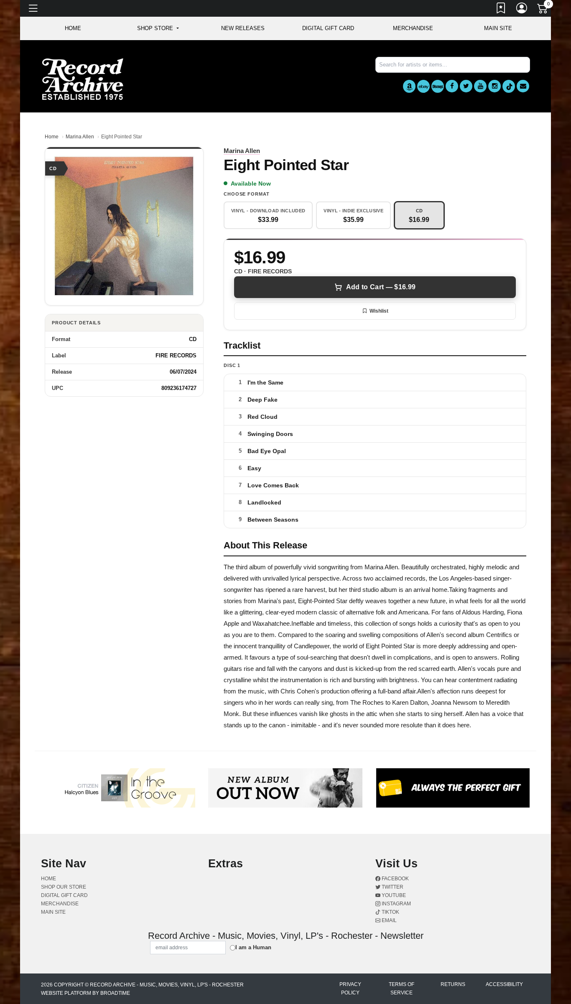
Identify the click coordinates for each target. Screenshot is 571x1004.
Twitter (391, 887)
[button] (157, 28)
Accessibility (504, 984)
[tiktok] (509, 86)
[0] (543, 10)
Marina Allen (80, 137)
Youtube (393, 895)
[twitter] (466, 86)
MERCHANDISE (413, 28)
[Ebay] (423, 86)
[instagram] (494, 86)
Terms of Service (401, 988)
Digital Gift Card (328, 28)
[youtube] (480, 86)
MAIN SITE (498, 28)
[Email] (523, 86)
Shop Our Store (63, 887)
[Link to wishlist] (501, 9)
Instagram (395, 904)
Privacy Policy (350, 988)
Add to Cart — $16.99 (381, 286)
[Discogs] (438, 86)
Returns (453, 984)
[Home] (83, 79)
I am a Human (253, 947)
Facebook (394, 879)
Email (388, 920)
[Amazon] (409, 86)
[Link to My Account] (522, 9)
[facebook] (452, 86)
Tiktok (389, 912)
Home (52, 137)
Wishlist (379, 311)
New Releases (243, 28)
